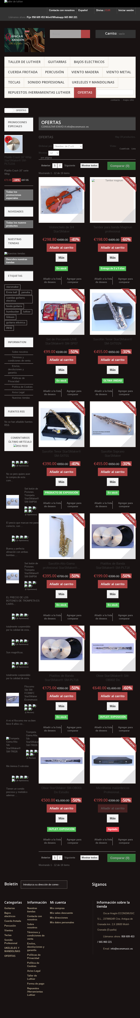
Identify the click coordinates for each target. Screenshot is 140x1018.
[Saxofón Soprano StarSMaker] (113, 424)
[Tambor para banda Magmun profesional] (113, 200)
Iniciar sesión (126, 10)
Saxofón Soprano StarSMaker (112, 453)
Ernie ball (11, 292)
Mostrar (43, 152)
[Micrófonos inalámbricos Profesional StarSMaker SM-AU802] (113, 760)
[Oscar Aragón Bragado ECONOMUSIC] (24, 40)
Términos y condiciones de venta (35, 935)
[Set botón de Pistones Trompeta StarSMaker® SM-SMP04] (12, 501)
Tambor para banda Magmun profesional (112, 229)
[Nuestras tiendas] (18, 253)
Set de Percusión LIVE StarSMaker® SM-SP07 (61, 341)
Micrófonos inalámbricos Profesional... (112, 790)
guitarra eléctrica (15, 322)
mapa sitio (128, 100)
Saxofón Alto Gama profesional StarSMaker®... (61, 565)
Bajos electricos (89, 62)
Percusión (54, 72)
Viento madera (85, 72)
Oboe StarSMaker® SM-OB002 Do (112, 678)
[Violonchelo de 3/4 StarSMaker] (61, 200)
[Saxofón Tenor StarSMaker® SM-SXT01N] (113, 312)
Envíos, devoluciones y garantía (16, 369)
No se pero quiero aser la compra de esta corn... (18, 477)
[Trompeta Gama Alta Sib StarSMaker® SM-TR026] (13, 745)
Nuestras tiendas (20, 397)
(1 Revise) (29, 712)
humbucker (12, 311)
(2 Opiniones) (31, 515)
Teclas (14, 82)
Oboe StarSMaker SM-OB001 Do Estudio (61, 790)
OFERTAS (85, 92)
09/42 (9, 328)
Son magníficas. (15, 652)
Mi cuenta (58, 902)
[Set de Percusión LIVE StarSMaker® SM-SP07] (61, 312)
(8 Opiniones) (22, 466)
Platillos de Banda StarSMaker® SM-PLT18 (113, 565)
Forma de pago (35, 983)
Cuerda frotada (23, 72)
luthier (26, 311)
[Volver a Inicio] (8, 110)
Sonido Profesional (46, 82)
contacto (115, 100)
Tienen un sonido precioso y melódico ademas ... (16, 792)
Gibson (10, 317)
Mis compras (57, 908)
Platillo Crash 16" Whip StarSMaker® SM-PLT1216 (17, 160)
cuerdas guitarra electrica (15, 299)
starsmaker (12, 286)
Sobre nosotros (19, 352)
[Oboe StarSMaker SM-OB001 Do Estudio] (61, 760)
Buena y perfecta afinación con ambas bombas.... (17, 552)
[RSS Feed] (20, 445)
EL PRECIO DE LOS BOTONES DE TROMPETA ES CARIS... (23, 600)
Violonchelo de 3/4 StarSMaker (61, 229)
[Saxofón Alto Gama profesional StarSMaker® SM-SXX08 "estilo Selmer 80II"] (61, 536)
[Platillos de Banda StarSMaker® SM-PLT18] (113, 536)
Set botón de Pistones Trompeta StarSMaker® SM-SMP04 (31, 495)
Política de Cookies (22, 386)
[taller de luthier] (70, 3)
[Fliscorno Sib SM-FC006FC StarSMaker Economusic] (12, 699)
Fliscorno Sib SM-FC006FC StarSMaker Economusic (31, 693)
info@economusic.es (122, 948)
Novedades (15, 211)
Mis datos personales (62, 922)
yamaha (25, 292)
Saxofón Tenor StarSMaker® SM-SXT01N (112, 341)
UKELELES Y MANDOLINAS (93, 82)
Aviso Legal (17, 392)
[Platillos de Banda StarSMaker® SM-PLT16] (61, 648)
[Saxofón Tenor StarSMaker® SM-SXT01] (61, 424)
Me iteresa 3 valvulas (17, 766)
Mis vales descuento (61, 913)
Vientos (8, 930)
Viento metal (118, 72)
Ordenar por (45, 146)
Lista (133, 149)
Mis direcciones (59, 917)
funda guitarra (14, 306)
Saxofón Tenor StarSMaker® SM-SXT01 (61, 453)
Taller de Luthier (24, 62)
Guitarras (57, 62)
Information (17, 342)
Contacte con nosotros (62, 10)
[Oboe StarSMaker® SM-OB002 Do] (113, 648)
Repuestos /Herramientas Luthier (39, 92)
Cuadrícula (124, 149)
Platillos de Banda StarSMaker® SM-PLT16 (61, 678)
